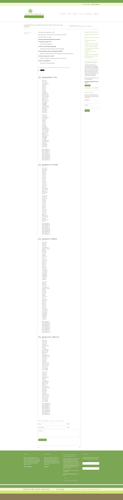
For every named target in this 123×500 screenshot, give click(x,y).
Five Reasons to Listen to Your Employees (90, 52)
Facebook (59, 489)
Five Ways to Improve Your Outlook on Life (92, 38)
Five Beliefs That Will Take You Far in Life (92, 35)
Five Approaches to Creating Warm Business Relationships (91, 56)
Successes (62, 13)
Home (69, 25)
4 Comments (26, 33)
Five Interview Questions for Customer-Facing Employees (92, 49)
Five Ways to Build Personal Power (91, 46)
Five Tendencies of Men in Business (91, 43)
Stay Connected (88, 13)
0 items (87, 4)
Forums (69, 13)
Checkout (97, 4)
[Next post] (79, 447)
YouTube (62, 489)
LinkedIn (57, 489)
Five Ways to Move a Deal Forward (91, 45)
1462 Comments (96, 87)
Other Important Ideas (59, 67)
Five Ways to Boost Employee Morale (92, 54)
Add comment (43, 439)
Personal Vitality (67, 67)
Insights (81, 13)
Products (75, 13)
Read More (87, 85)
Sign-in (92, 4)
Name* (68, 423)
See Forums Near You (28, 466)
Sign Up (87, 110)
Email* (68, 427)
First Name (86, 104)
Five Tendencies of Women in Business (90, 41)
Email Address (87, 99)
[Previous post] (38, 447)
